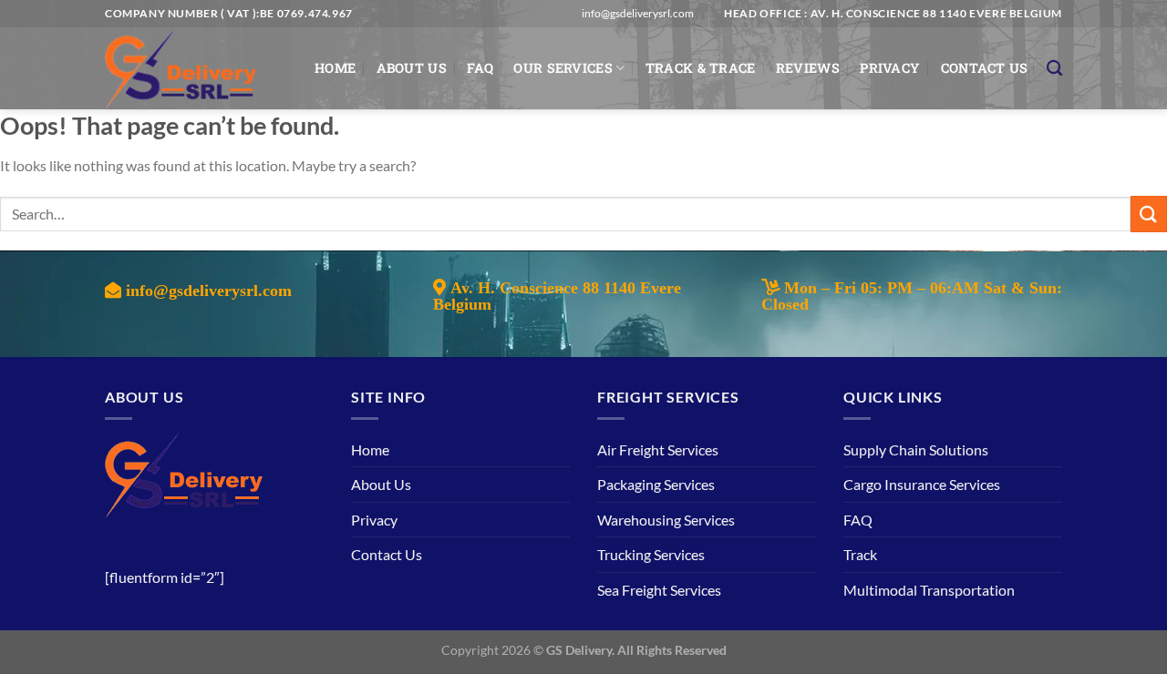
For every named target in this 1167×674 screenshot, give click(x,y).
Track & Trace (700, 68)
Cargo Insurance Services (921, 484)
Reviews (808, 68)
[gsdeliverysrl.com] (196, 68)
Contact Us (984, 68)
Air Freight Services (657, 449)
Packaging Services (656, 484)
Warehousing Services (666, 519)
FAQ (480, 68)
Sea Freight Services (659, 589)
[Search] (1054, 68)
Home (335, 68)
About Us (412, 68)
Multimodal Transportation (929, 589)
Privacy (890, 68)
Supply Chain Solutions (915, 449)
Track (860, 554)
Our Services (562, 68)
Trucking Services (651, 554)
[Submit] (1149, 213)
